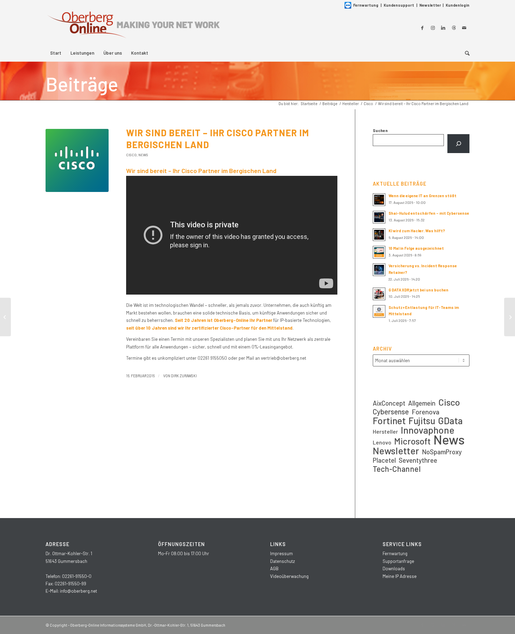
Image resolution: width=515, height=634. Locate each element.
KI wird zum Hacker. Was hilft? (417, 230)
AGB (274, 568)
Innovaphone (427, 430)
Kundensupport (399, 5)
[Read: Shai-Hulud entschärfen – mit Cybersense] (379, 217)
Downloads (394, 568)
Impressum (281, 553)
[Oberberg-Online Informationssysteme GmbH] (133, 27)
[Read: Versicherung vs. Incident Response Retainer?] (379, 269)
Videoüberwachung (289, 576)
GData (450, 420)
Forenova (425, 411)
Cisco (131, 155)
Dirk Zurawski (184, 375)
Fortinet (389, 420)
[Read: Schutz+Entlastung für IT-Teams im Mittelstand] (379, 311)
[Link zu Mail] (464, 27)
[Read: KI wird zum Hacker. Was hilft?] (379, 234)
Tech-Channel (397, 469)
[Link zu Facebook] (422, 27)
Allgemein (421, 403)
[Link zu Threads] (453, 27)
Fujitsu (421, 420)
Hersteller (385, 431)
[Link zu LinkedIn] (443, 27)
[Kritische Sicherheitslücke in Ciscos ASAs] (5, 317)
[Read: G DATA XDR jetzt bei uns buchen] (379, 294)
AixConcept (389, 403)
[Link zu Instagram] (432, 27)
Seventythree (418, 460)
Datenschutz (282, 561)
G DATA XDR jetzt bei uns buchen (418, 290)
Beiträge (82, 83)
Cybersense (391, 411)
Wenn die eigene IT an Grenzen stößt (422, 195)
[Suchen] (458, 143)
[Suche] (464, 53)
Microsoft (412, 441)
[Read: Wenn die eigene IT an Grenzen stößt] (379, 199)
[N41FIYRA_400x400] (77, 160)
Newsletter (430, 5)
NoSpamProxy (442, 451)
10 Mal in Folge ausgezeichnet (416, 248)
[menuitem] (56, 53)
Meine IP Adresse (400, 576)
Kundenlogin (457, 5)
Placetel (384, 460)
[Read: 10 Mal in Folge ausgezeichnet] (379, 252)
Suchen (380, 130)
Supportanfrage (398, 561)
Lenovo (382, 442)
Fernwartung (365, 5)
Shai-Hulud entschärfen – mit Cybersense (429, 213)
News (143, 155)
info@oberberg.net (78, 591)
